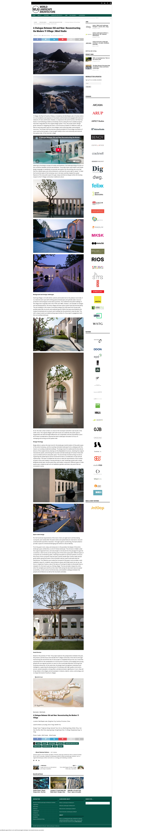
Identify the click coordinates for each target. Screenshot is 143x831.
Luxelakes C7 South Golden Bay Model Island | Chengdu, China (58, 791)
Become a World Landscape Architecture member (44, 802)
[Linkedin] (104, 3)
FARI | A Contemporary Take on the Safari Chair (101, 58)
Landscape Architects (56, 15)
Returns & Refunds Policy (39, 819)
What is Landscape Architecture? (66, 802)
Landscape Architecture (57, 35)
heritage (60, 743)
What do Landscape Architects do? (67, 805)
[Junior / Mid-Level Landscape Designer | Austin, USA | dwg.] (89, 27)
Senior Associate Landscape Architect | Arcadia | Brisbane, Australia (101, 43)
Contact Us (35, 813)
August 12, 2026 (97, 37)
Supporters (82, 15)
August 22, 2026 (97, 28)
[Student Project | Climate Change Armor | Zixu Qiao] (41, 783)
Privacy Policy (36, 815)
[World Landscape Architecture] (43, 13)
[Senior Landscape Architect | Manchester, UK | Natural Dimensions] (89, 34)
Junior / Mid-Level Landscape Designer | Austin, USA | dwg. (101, 26)
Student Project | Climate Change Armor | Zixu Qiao (39, 791)
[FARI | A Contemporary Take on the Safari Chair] (89, 59)
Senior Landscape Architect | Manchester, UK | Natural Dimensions (100, 34)
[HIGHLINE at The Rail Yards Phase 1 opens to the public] (76, 783)
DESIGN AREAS (42, 22)
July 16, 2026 (96, 46)
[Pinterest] (110, 3)
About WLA (35, 806)
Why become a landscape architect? (67, 808)
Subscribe (88, 86)
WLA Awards (73, 15)
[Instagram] (101, 3)
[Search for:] (102, 17)
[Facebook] (107, 3)
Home (33, 15)
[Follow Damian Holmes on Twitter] (36, 760)
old (55, 746)
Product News (90, 54)
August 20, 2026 (97, 61)
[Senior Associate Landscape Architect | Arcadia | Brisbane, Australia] (89, 43)
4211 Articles (54, 752)
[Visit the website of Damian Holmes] (33, 760)
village (60, 746)
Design (44, 743)
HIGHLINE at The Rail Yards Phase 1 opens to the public (74, 791)
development (52, 743)
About (39, 15)
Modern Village (47, 746)
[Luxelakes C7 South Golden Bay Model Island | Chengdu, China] (58, 783)
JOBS (66, 15)
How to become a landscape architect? (68, 811)
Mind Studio (37, 746)
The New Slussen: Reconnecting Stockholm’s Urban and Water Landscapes (101, 67)
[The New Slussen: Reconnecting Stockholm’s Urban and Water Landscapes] (89, 67)
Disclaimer (35, 817)
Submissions (36, 810)
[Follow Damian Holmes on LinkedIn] (38, 760)
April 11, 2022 (38, 35)
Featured (46, 15)
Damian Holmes (46, 35)
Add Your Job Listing (91, 51)
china (38, 743)
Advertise (35, 808)
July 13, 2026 (96, 69)
